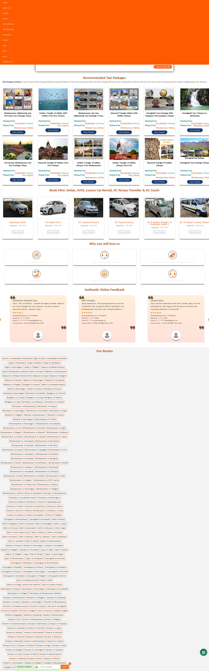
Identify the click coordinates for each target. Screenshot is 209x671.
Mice (5, 51)
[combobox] (37, 667)
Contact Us (8, 62)
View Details (18, 126)
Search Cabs (192, 67)
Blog (5, 56)
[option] (17, 130)
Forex (5, 40)
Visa (4, 46)
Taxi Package (8, 29)
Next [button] (207, 131)
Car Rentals (8, 24)
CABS (5, 19)
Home (5, 3)
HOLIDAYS (6, 35)
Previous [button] (2, 131)
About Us (7, 8)
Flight (5, 13)
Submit (65, 667)
